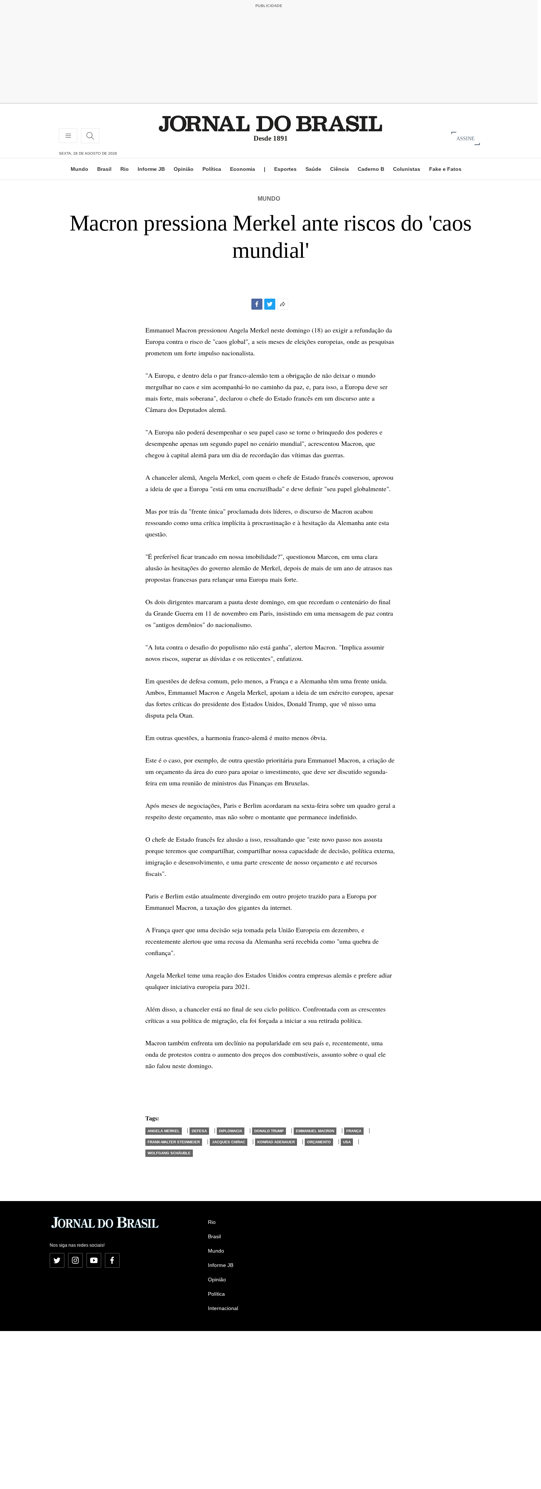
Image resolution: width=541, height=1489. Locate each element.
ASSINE (465, 138)
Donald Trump (269, 1131)
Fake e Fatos (445, 169)
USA (347, 1142)
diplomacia (230, 1131)
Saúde (313, 169)
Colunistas (406, 169)
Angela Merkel (164, 1131)
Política (211, 169)
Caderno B (371, 169)
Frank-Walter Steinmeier (174, 1142)
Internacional (223, 1308)
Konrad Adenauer (276, 1142)
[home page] (270, 123)
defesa (199, 1131)
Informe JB (151, 169)
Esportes (285, 169)
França (353, 1131)
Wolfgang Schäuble (169, 1153)
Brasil (104, 169)
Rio (124, 169)
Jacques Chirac (228, 1142)
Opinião (184, 169)
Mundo (79, 169)
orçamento (319, 1142)
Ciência (339, 169)
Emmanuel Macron (315, 1131)
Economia (242, 169)
